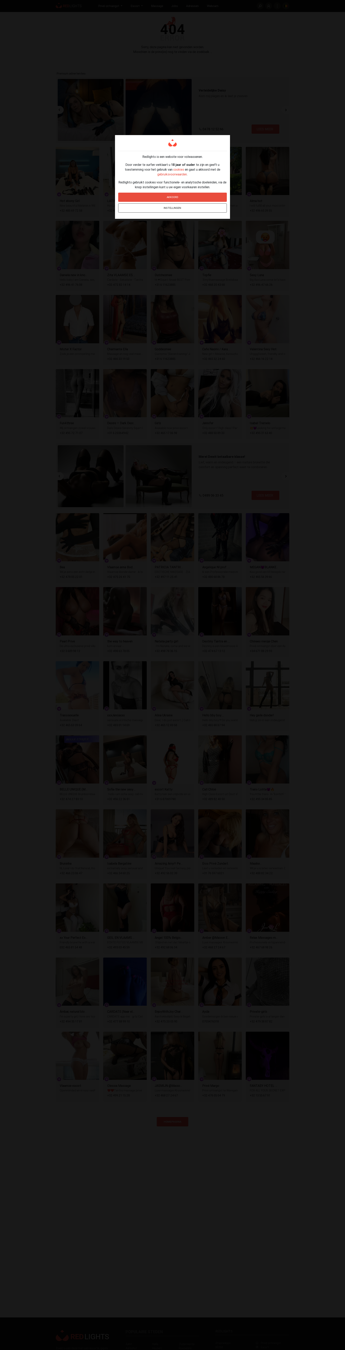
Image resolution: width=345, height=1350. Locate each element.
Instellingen (172, 208)
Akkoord (172, 197)
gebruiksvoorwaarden (172, 174)
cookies (178, 169)
